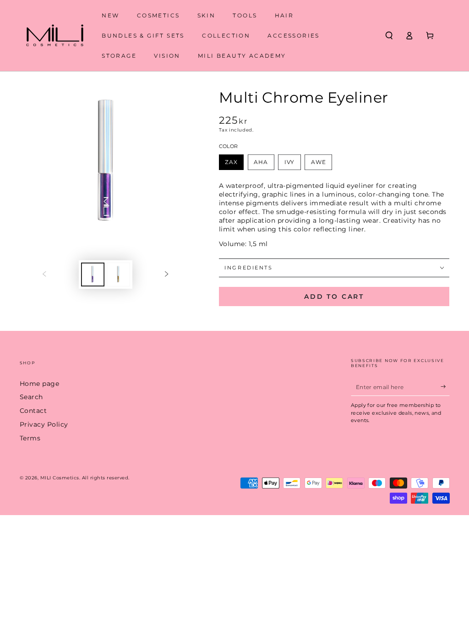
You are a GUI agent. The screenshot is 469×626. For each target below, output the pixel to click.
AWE (318, 162)
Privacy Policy (44, 424)
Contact (33, 410)
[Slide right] (166, 274)
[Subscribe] (445, 386)
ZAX (231, 162)
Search (31, 397)
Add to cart (334, 296)
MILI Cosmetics (59, 478)
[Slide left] (44, 274)
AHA (261, 162)
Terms (30, 438)
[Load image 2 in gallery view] (118, 274)
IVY (289, 162)
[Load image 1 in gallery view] (92, 274)
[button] (389, 35)
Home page (40, 383)
